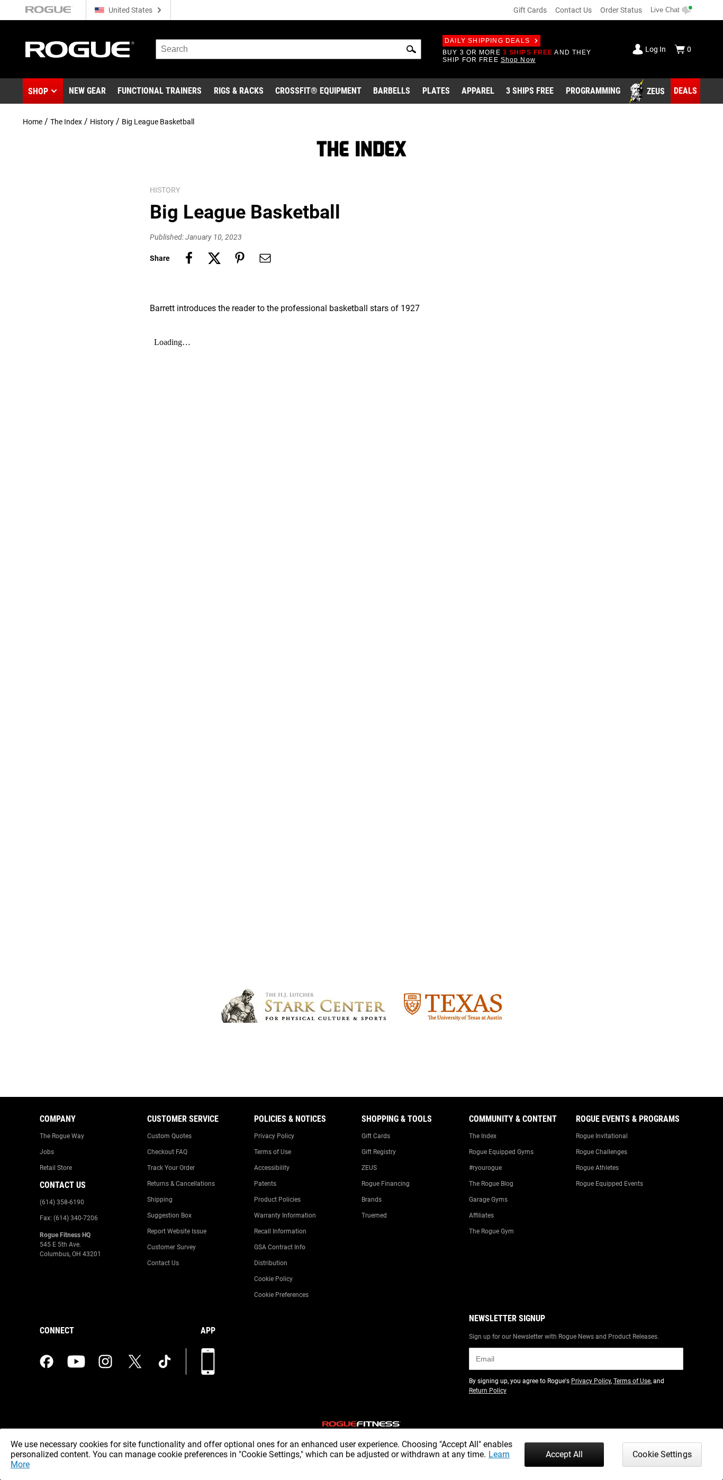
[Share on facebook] (189, 258)
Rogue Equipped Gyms (501, 1152)
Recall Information (280, 1231)
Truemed (374, 1215)
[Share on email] (265, 258)
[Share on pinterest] (239, 258)
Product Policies (277, 1199)
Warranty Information (285, 1215)
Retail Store (56, 1168)
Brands (372, 1199)
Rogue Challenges (601, 1152)
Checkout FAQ (167, 1152)
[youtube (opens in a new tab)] (76, 1361)
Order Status (621, 10)
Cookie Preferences (281, 1295)
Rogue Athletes (597, 1168)
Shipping (160, 1199)
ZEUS (369, 1168)
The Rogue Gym (491, 1231)
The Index (66, 121)
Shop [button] (38, 91)
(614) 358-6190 (62, 1202)
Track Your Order (171, 1168)
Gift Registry (379, 1152)
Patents (265, 1183)
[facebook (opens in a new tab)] (46, 1361)
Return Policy (488, 1390)
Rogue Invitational (602, 1136)
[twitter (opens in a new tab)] (135, 1361)
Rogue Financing (386, 1183)
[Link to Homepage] (79, 49)
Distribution (270, 1263)
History (102, 121)
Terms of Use (272, 1152)
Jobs (47, 1152)
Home (32, 121)
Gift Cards (530, 10)
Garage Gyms (488, 1199)
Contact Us (573, 10)
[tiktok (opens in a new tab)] (164, 1361)
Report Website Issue (176, 1231)
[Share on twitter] (214, 258)
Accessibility (272, 1168)
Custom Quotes (169, 1136)
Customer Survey (171, 1247)
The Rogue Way (62, 1136)
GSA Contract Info (279, 1247)
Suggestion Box (169, 1215)
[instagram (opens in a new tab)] (105, 1361)
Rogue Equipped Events (609, 1183)
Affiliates (481, 1215)
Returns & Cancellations (181, 1183)
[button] (411, 49)
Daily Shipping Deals (487, 40)
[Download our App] (208, 1361)
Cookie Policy (273, 1279)
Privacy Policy (274, 1136)
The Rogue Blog (491, 1183)
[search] (288, 49)
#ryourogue (485, 1168)
